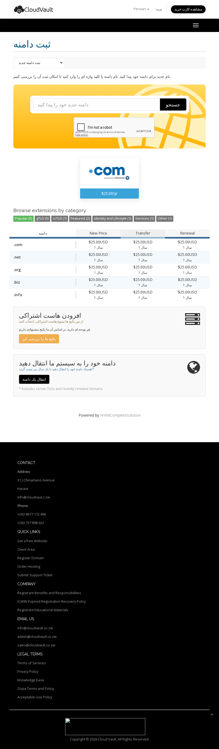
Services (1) (144, 218)
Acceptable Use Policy (34, 697)
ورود (158, 9)
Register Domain (30, 558)
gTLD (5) (42, 218)
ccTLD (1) (60, 218)
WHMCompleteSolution (120, 415)
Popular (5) (23, 218)
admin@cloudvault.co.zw (37, 636)
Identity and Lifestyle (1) (112, 218)
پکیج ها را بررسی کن (39, 338)
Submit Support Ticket (34, 575)
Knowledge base (30, 680)
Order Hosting (28, 566)
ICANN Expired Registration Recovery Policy (51, 601)
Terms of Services (31, 663)
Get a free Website (32, 541)
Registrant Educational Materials (42, 610)
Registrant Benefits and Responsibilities (49, 593)
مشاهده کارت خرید (188, 9)
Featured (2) (80, 218)
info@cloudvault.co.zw (35, 628)
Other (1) (165, 218)
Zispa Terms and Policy (35, 688)
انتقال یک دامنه (34, 379)
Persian (140, 9)
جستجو (173, 104)
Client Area (26, 549)
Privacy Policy (27, 671)
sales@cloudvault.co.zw (36, 645)
